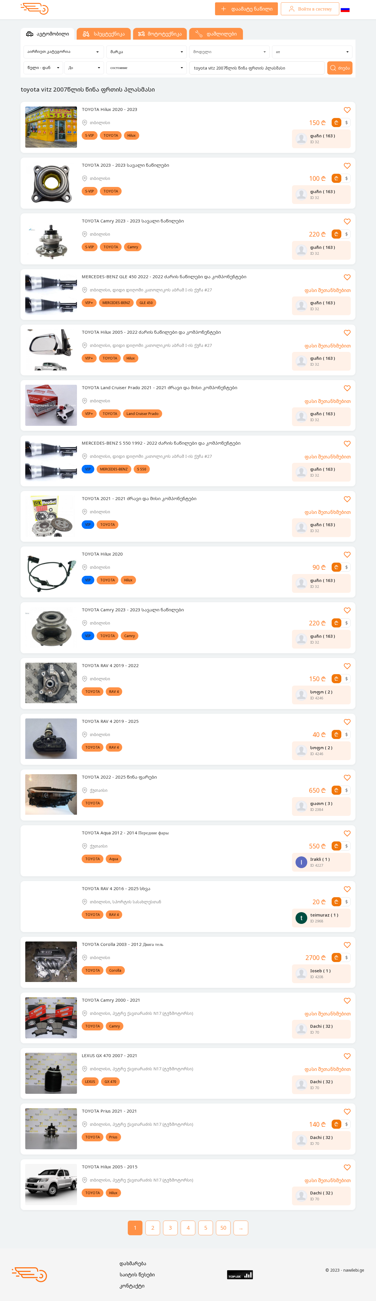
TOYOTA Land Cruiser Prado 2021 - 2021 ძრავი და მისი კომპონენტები (159, 387)
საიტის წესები (137, 1274)
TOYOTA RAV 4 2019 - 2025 (110, 721)
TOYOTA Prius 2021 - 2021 (109, 1111)
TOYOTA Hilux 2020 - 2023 (109, 109)
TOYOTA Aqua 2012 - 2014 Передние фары (125, 833)
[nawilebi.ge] (34, 9)
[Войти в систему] (347, 112)
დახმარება (133, 1263)
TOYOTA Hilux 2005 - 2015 (109, 1167)
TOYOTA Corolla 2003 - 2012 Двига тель (122, 944)
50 (223, 1227)
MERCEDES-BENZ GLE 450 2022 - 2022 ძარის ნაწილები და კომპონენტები (164, 276)
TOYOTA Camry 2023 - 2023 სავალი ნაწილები (133, 221)
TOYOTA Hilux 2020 (102, 554)
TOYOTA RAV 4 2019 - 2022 (110, 665)
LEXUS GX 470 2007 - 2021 (109, 1055)
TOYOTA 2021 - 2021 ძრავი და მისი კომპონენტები (139, 498)
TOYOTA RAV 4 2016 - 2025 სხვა (116, 888)
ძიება (344, 68)
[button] (147, 52)
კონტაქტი (132, 1286)
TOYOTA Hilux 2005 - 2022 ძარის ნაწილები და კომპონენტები (151, 332)
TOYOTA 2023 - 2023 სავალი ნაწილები (125, 165)
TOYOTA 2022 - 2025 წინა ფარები (119, 777)
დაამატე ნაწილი (252, 9)
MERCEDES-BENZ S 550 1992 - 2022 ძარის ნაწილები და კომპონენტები (161, 443)
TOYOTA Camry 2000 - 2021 (111, 1000)
